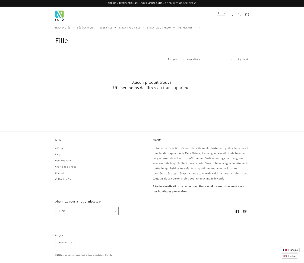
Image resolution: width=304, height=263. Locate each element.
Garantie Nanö (63, 160)
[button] (64, 27)
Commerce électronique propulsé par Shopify (91, 255)
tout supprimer (177, 87)
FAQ (57, 154)
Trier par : (173, 59)
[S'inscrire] (114, 211)
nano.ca (66, 255)
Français (63, 242)
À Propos (60, 148)
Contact (59, 173)
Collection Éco (63, 179)
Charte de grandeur (66, 166)
